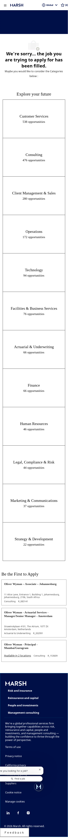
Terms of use (13, 747)
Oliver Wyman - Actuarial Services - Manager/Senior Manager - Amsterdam (28, 614)
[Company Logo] (26, 5)
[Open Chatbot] (39, 786)
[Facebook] (18, 813)
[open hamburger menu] (5, 5)
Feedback (15, 832)
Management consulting (23, 712)
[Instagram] (28, 813)
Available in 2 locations (17, 656)
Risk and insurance (20, 690)
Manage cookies (15, 801)
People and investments (23, 705)
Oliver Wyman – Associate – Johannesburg (30, 584)
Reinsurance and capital (23, 698)
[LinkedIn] (8, 813)
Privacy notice (13, 756)
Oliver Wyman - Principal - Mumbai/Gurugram (21, 646)
